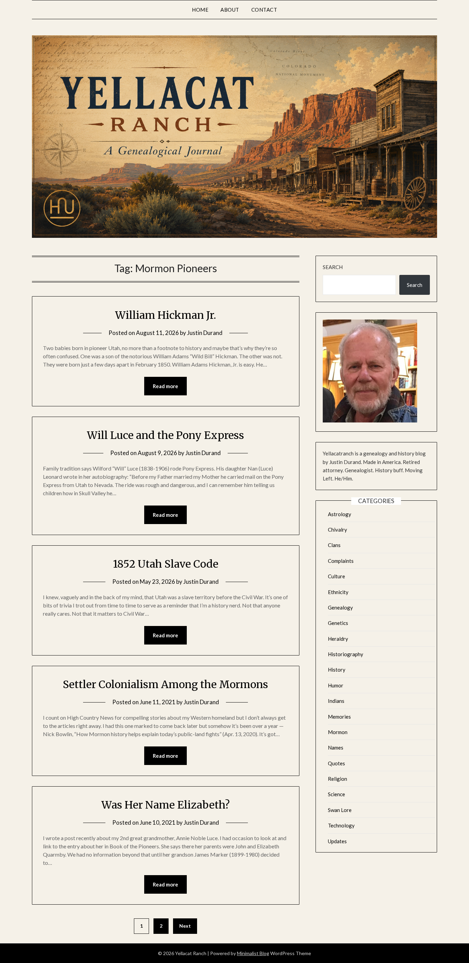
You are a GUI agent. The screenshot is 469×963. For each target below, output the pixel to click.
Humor (335, 685)
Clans (334, 545)
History (336, 669)
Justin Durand (204, 332)
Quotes (336, 763)
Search (333, 267)
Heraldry (338, 639)
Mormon (337, 732)
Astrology (339, 514)
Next (185, 926)
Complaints (341, 561)
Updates (337, 841)
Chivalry (337, 529)
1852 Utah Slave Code (165, 563)
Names (335, 747)
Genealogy (340, 607)
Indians (336, 701)
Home (200, 10)
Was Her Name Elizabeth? (165, 804)
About (229, 10)
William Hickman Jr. (165, 315)
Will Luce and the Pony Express (165, 435)
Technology (341, 825)
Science (336, 794)
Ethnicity (338, 592)
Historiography (345, 654)
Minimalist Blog (253, 953)
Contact (264, 10)
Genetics (338, 623)
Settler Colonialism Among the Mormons (165, 684)
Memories (339, 716)
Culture (336, 576)
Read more (165, 386)
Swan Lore (340, 810)
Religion (337, 779)
